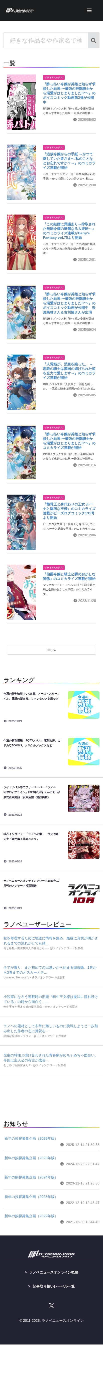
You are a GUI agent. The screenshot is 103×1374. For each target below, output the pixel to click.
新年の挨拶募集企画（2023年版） (31, 1197)
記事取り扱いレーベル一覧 (54, 1286)
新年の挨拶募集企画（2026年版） (31, 1138)
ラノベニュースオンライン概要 (53, 1272)
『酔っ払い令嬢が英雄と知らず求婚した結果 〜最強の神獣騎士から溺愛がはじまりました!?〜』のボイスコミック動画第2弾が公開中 (69, 93)
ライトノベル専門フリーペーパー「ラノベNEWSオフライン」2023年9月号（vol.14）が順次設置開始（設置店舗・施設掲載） (32, 792)
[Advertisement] (52, 1096)
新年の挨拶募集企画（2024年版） (31, 1177)
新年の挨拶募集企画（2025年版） (31, 1158)
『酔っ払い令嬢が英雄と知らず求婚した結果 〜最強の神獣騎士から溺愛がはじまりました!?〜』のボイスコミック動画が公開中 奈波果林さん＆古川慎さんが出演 (69, 303)
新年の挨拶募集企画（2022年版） (31, 1216)
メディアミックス (54, 77)
